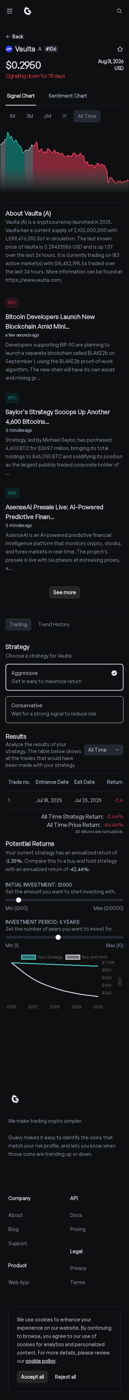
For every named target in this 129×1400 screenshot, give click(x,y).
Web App (18, 1282)
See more (64, 592)
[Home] (27, 11)
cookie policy (40, 1361)
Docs (76, 1215)
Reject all (65, 1377)
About (15, 1215)
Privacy (78, 1268)
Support (17, 1243)
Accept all (32, 1377)
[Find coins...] (119, 11)
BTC (12, 302)
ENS (12, 493)
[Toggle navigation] (10, 11)
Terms (77, 1282)
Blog (13, 1229)
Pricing (78, 1229)
